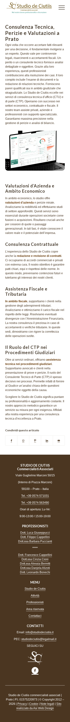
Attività (35, 595)
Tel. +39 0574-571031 (35, 495)
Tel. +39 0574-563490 (35, 502)
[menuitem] (60, 7)
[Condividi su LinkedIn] (47, 440)
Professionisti (35, 602)
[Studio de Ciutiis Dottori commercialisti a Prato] (29, 7)
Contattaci (35, 615)
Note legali (47, 703)
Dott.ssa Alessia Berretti (35, 563)
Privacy (22, 703)
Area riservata (35, 609)
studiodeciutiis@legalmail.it (38, 639)
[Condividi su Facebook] (11, 440)
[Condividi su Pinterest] (35, 440)
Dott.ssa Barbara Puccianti (35, 541)
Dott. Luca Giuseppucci (35, 532)
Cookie (33, 703)
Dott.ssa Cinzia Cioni (35, 559)
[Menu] (60, 7)
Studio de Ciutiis (35, 588)
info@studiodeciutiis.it (39, 632)
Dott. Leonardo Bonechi (35, 572)
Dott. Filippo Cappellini (35, 537)
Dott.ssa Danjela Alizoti (35, 567)
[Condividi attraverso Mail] (59, 440)
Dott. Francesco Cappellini (35, 554)
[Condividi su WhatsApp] (23, 440)
